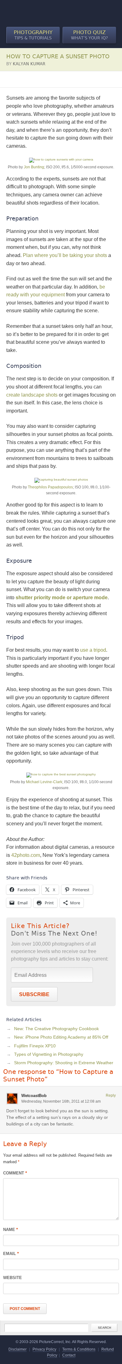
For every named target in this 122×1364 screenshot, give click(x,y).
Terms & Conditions (78, 1349)
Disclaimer (17, 1349)
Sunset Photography (68, 79)
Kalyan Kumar (29, 64)
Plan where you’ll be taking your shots (65, 255)
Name (10, 1229)
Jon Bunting (34, 167)
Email (11, 1253)
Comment (15, 1173)
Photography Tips (23, 79)
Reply (111, 1095)
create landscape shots (32, 395)
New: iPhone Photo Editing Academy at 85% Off (61, 1037)
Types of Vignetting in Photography (48, 1054)
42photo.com (25, 855)
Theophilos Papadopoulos (50, 487)
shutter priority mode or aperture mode (62, 597)
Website (12, 1277)
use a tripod (93, 650)
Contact (68, 1355)
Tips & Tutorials (33, 35)
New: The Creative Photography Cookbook (56, 1028)
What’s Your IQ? (89, 35)
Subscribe (34, 994)
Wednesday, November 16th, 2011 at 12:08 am (61, 1101)
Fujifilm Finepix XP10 (35, 1045)
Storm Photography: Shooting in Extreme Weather (63, 1062)
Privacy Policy (44, 1349)
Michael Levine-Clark (44, 782)
